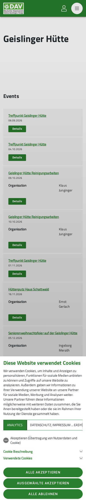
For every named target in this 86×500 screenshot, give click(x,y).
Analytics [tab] (14, 424)
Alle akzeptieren (43, 472)
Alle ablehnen (43, 494)
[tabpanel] (43, 447)
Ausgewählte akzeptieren (43, 483)
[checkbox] (43, 440)
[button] (43, 451)
